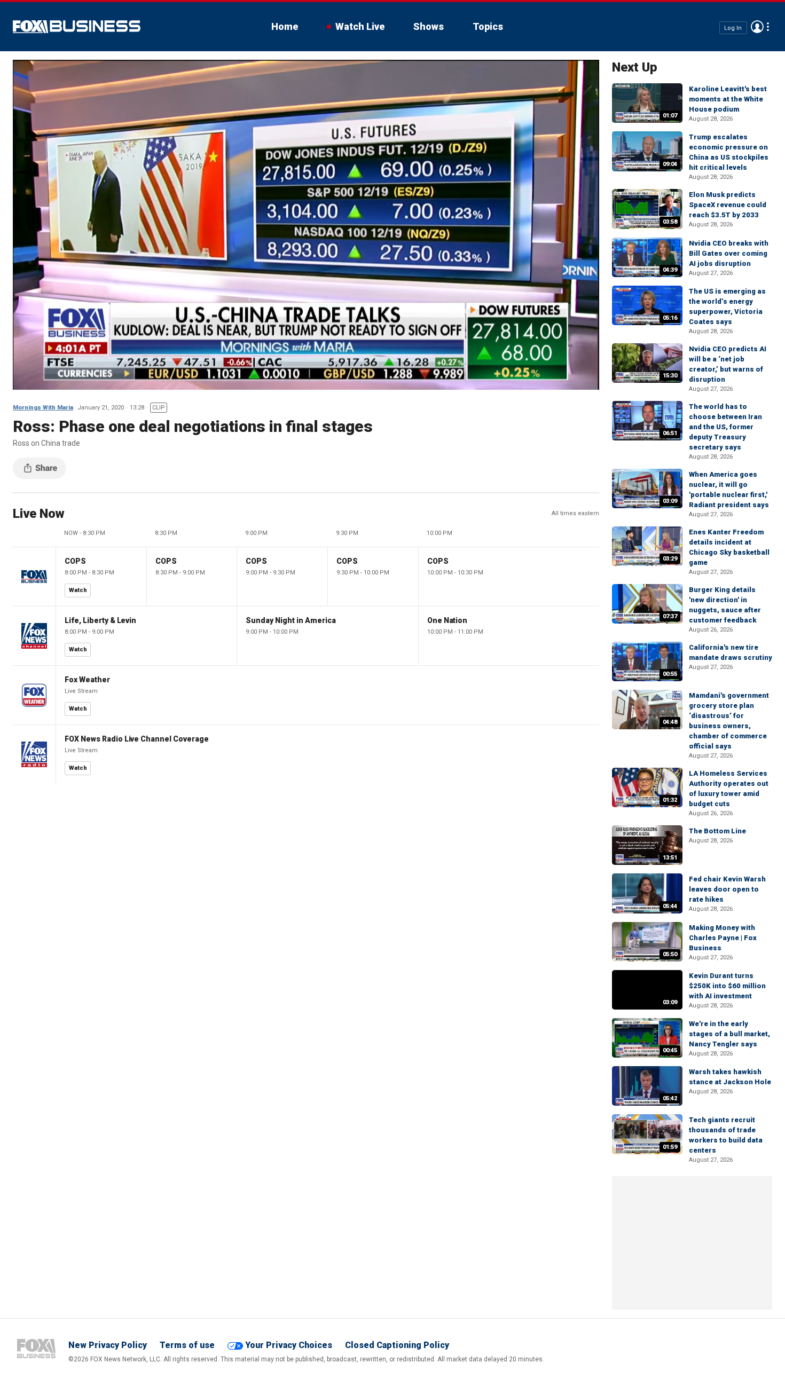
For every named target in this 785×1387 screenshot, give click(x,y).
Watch (78, 590)
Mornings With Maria (43, 407)
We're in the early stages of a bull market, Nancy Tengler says (729, 1034)
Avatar (757, 26)
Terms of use (187, 1345)
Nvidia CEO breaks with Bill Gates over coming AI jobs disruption (728, 253)
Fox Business (76, 26)
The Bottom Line (717, 831)
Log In (733, 27)
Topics (488, 26)
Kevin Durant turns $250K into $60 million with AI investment (727, 986)
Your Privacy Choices (288, 1345)
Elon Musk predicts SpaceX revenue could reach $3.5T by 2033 (727, 205)
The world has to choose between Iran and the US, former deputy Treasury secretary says (725, 427)
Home (284, 26)
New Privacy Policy (107, 1345)
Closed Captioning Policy (397, 1345)
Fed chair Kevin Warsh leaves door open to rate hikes (727, 889)
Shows (428, 26)
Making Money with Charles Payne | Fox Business (723, 938)
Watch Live (359, 26)
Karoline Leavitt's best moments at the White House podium (728, 99)
